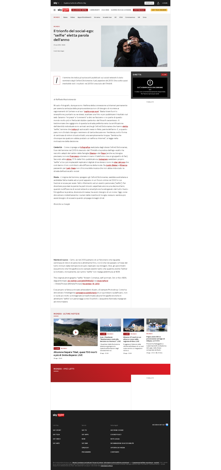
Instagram (103, 159)
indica (74, 129)
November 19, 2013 (91, 284)
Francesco (74, 156)
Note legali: (114, 425)
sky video (57, 439)
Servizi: (84, 425)
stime (68, 159)
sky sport (57, 430)
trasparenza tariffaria (138, 462)
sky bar (85, 443)
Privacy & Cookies (97, 462)
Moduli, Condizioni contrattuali (82, 462)
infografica (85, 147)
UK (139, 17)
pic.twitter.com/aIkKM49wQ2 (81, 281)
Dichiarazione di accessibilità (122, 443)
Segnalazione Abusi (107, 466)
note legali (115, 439)
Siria (144, 17)
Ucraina (97, 17)
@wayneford (102, 281)
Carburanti (95, 10)
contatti (156, 462)
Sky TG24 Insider (159, 10)
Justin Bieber (112, 165)
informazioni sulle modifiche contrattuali (116, 462)
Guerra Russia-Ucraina (121, 10)
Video (72, 17)
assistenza (149, 462)
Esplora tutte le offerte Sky (75, 3)
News (65, 17)
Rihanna (123, 165)
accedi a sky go (158, 425)
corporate (114, 452)
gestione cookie (116, 430)
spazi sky (85, 448)
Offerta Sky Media (117, 448)
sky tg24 (56, 434)
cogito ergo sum (91, 111)
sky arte (56, 443)
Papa (103, 153)
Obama (93, 153)
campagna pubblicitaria (86, 293)
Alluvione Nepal (80, 10)
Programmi (86, 452)
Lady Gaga (71, 168)
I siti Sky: (56, 425)
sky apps (85, 434)
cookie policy (116, 434)
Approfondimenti (84, 17)
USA (121, 17)
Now (83, 439)
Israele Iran (107, 17)
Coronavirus (130, 17)
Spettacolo (139, 10)
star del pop (119, 162)
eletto (125, 126)
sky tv (84, 430)
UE (116, 17)
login (164, 3)
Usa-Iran (105, 10)
